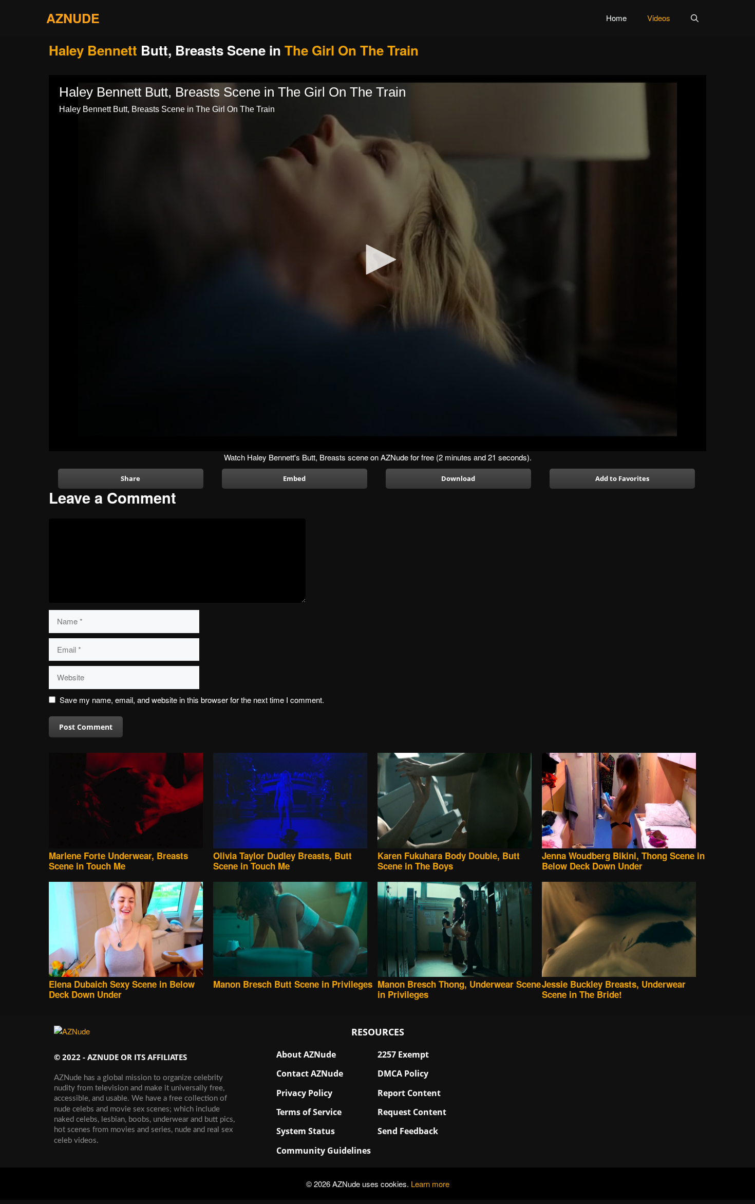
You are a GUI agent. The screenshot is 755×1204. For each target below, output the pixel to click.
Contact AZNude (309, 1073)
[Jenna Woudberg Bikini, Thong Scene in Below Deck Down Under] (624, 801)
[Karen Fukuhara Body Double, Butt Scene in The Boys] (460, 801)
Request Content (412, 1112)
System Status (305, 1131)
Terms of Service (309, 1112)
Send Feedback (408, 1131)
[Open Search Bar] (695, 18)
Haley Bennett (93, 50)
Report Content (409, 1093)
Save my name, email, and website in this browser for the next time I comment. (192, 699)
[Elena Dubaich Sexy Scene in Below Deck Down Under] (131, 930)
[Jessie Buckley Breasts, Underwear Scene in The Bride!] (624, 930)
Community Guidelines (323, 1150)
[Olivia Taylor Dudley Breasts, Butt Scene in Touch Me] (295, 801)
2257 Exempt (403, 1054)
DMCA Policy (403, 1073)
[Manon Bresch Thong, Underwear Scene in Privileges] (460, 930)
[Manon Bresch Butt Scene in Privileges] (295, 930)
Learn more (430, 1183)
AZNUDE (73, 18)
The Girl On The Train (352, 50)
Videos (658, 17)
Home (616, 17)
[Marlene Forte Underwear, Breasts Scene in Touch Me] (131, 801)
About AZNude (306, 1054)
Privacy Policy (304, 1093)
